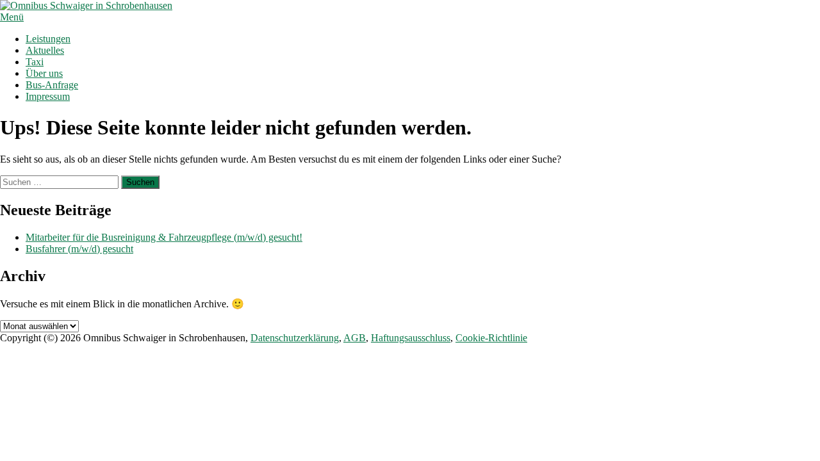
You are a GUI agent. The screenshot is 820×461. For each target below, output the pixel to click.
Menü (12, 17)
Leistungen (48, 38)
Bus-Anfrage (52, 84)
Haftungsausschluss (410, 337)
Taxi (35, 61)
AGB (354, 337)
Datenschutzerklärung (294, 337)
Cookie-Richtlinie (491, 337)
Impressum (48, 96)
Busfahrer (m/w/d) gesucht (79, 248)
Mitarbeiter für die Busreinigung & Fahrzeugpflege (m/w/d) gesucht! (164, 237)
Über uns (44, 73)
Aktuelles (45, 50)
